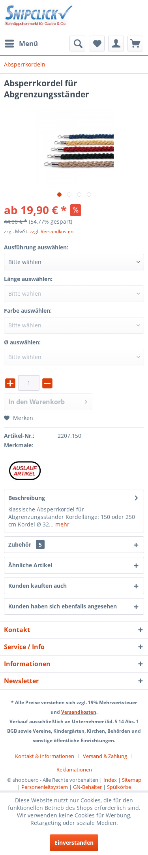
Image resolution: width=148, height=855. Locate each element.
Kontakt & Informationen (44, 756)
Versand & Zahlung (105, 756)
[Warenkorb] (135, 43)
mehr (61, 524)
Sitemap (131, 779)
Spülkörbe (119, 786)
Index (110, 779)
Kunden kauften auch (37, 585)
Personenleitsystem (44, 786)
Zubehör (25, 544)
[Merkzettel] (97, 43)
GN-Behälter (87, 786)
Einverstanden (74, 842)
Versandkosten (78, 712)
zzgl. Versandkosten (51, 231)
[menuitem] (21, 43)
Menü (28, 43)
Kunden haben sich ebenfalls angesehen (62, 606)
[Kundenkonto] (116, 43)
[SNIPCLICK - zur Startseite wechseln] (39, 18)
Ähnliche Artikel (30, 565)
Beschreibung (26, 498)
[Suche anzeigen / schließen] (77, 43)
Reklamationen (74, 769)
